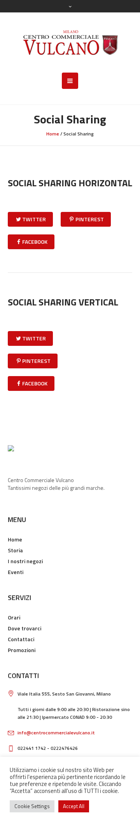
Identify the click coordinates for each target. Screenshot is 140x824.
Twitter (34, 219)
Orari (14, 617)
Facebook (34, 242)
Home (52, 133)
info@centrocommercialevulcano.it (56, 732)
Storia (15, 550)
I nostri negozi (25, 561)
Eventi (15, 572)
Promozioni (21, 650)
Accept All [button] (73, 806)
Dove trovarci (24, 628)
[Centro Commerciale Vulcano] (70, 42)
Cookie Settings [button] (32, 806)
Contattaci (21, 639)
